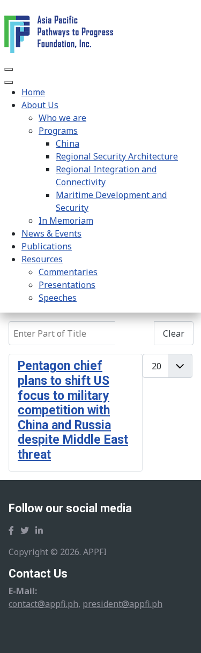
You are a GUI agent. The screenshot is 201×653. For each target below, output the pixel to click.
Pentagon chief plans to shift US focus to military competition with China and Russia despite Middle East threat (73, 410)
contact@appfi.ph (43, 604)
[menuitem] (33, 92)
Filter (134, 333)
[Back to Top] (182, 633)
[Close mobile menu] (8, 82)
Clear (173, 333)
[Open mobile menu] (8, 69)
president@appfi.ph (122, 604)
